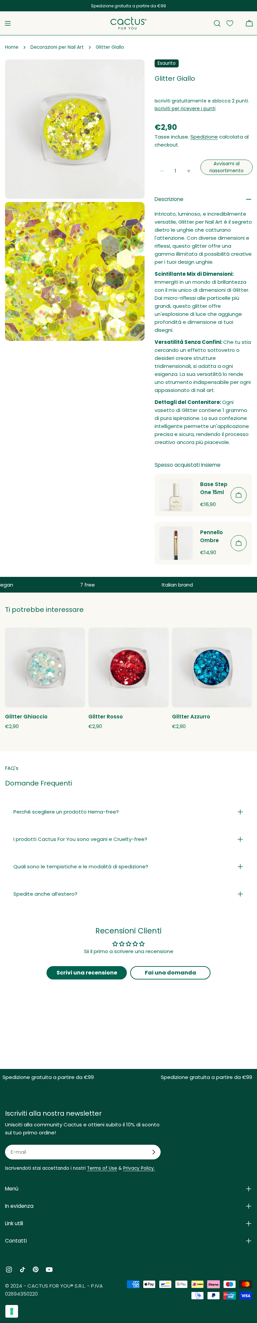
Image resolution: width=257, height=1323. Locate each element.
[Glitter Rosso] (128, 667)
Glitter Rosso (105, 716)
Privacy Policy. (139, 1168)
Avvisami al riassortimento (226, 167)
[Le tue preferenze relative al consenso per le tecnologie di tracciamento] (11, 1311)
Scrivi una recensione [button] (87, 972)
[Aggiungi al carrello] (239, 495)
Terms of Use (102, 1168)
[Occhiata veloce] (76, 641)
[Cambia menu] (7, 23)
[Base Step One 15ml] (176, 495)
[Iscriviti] (153, 1152)
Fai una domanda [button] (170, 972)
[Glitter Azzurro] (212, 667)
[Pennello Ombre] (176, 543)
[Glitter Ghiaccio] (45, 667)
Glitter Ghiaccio (26, 716)
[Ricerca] (217, 23)
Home (11, 47)
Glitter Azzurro (191, 716)
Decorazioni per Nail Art (57, 47)
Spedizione (204, 136)
